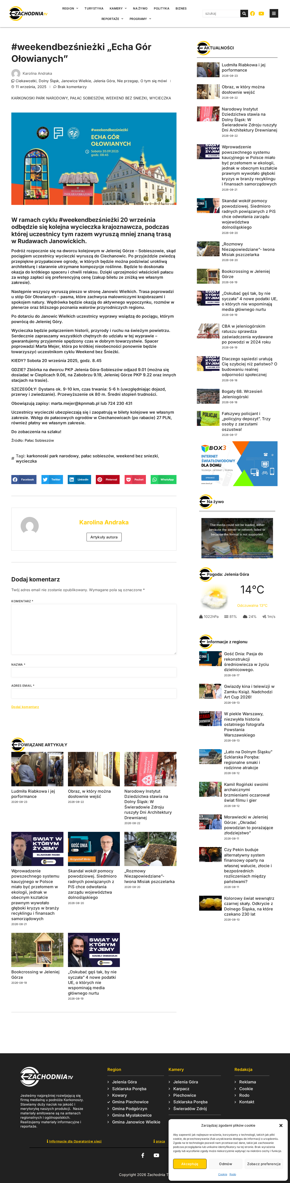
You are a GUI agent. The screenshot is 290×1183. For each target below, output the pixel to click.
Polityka (161, 8)
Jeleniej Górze (120, 250)
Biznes (181, 8)
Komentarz (22, 601)
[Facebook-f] (143, 1155)
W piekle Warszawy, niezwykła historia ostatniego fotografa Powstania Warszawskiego (244, 724)
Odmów (225, 1164)
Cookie (222, 1174)
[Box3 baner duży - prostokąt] (237, 484)
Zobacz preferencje (264, 1164)
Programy (138, 19)
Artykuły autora (104, 537)
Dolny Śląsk (49, 81)
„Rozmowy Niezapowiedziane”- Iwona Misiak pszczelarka (149, 876)
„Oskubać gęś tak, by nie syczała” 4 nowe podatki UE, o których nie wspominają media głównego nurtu (92, 982)
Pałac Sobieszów (39, 440)
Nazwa (18, 664)
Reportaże (110, 19)
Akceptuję (189, 1164)
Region (68, 8)
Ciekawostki (26, 81)
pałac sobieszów (87, 98)
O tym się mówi (153, 81)
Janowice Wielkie (76, 81)
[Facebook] (252, 13)
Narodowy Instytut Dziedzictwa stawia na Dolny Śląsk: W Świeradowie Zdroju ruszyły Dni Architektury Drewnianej (249, 120)
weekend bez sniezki (126, 98)
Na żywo (140, 8)
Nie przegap (127, 81)
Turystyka (94, 8)
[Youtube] (261, 13)
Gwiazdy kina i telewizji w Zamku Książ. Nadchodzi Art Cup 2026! (249, 691)
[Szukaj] (244, 13)
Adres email (23, 685)
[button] (281, 1125)
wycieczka (160, 98)
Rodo (233, 1174)
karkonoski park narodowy (39, 98)
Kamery (116, 8)
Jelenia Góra (104, 81)
